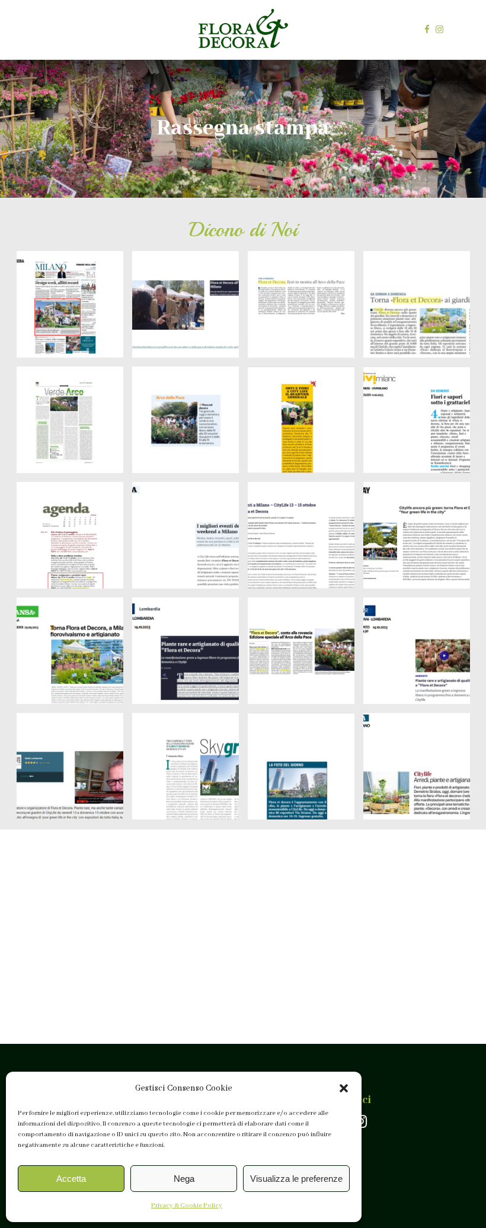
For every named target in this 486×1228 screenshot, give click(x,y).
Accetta (71, 1179)
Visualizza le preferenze (296, 1179)
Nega (184, 1179)
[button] (344, 1088)
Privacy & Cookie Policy (186, 1205)
